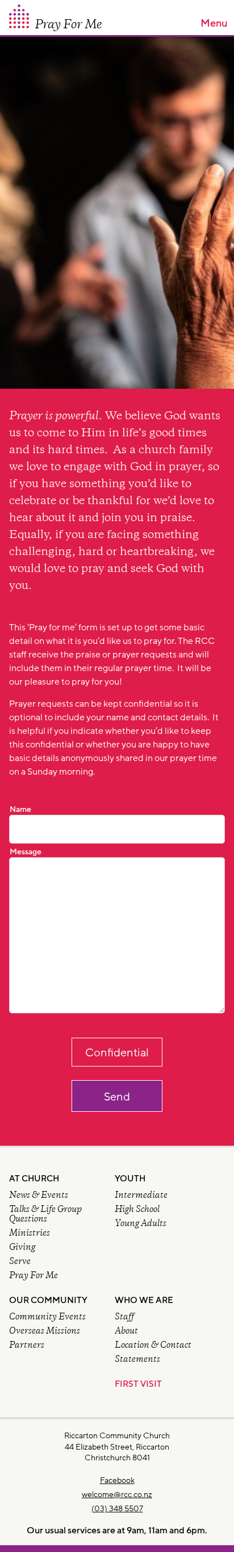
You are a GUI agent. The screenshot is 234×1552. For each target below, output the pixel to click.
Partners (26, 1346)
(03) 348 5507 (117, 1508)
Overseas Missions (44, 1331)
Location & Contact (153, 1346)
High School (137, 1210)
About (126, 1331)
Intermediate (141, 1196)
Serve (20, 1262)
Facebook (117, 1480)
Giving (22, 1248)
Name (20, 810)
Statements (137, 1360)
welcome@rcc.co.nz (117, 1494)
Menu (213, 23)
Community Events (47, 1317)
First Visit (138, 1384)
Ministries (29, 1233)
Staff (124, 1317)
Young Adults (140, 1224)
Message (25, 852)
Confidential (117, 1053)
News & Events (38, 1196)
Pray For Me (33, 1276)
